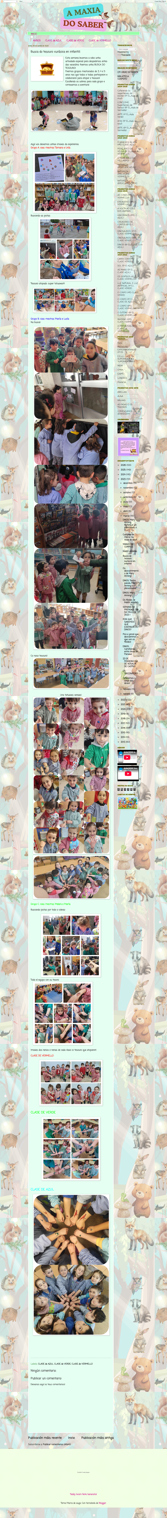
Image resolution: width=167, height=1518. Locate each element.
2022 (123, 700)
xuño (126, 502)
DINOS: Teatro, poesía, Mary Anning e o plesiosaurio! (129, 584)
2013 (123, 742)
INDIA (120, 365)
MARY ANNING (130, 551)
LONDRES (122, 378)
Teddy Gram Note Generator (83, 1494)
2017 (123, 723)
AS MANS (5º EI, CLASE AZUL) (125, 271)
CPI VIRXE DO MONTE (128, 72)
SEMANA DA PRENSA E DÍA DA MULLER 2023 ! (130, 610)
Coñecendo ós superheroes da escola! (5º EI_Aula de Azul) (128, 94)
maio (126, 506)
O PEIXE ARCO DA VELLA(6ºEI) (126, 159)
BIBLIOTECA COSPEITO (123, 78)
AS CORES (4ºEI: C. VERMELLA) (126, 196)
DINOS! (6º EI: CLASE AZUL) (127, 246)
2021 (123, 704)
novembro (128, 487)
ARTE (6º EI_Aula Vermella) (126, 129)
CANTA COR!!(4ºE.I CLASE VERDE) (126, 260)
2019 (123, 714)
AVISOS (37, 40)
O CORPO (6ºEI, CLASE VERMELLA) (127, 307)
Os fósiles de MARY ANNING (130, 601)
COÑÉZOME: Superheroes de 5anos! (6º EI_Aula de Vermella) (128, 106)
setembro (128, 497)
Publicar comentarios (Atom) (57, 1444)
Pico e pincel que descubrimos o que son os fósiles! (130, 638)
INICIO (34, 34)
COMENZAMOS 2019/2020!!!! (125, 413)
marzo (126, 516)
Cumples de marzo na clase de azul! (130, 537)
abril (125, 511)
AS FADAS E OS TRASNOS (125, 406)
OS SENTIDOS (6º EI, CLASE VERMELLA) (127, 278)
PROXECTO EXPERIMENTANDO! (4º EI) (127, 350)
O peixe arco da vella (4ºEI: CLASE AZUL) (127, 143)
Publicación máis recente (45, 1438)
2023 (123, 479)
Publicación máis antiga (97, 1438)
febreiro (127, 689)
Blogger (102, 1503)
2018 (123, 718)
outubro (127, 492)
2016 (123, 728)
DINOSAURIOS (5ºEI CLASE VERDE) (127, 239)
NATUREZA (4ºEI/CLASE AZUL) (126, 166)
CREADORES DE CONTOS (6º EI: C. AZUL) (126, 224)
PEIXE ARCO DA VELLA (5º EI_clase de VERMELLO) (128, 151)
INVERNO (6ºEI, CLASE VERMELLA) (127, 321)
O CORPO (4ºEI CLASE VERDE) (128, 294)
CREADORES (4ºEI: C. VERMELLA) (127, 203)
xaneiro (127, 694)
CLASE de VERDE (75, 40)
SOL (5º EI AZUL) (126, 265)
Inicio (71, 1438)
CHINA (120, 370)
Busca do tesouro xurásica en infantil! (129, 559)
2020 (123, 709)
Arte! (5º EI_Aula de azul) (127, 122)
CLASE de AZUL (53, 40)
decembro (128, 483)
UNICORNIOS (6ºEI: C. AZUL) (127, 217)
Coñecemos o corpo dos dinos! (129, 681)
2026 (124, 465)
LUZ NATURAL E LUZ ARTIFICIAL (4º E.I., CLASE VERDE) (128, 286)
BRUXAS (122, 400)
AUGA (120, 396)
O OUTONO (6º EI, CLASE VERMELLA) (127, 314)
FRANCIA (122, 382)
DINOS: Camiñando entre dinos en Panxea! (130, 650)
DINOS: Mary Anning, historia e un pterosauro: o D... (130, 525)
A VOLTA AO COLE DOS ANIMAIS (126, 210)
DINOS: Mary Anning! (129, 594)
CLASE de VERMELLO (100, 40)
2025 (123, 469)
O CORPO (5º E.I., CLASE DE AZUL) (126, 301)
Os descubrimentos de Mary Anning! (131, 572)
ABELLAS (122, 392)
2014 (123, 737)
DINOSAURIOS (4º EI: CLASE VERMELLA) (127, 232)
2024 (123, 474)
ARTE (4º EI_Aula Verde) (126, 116)
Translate (125, 55)
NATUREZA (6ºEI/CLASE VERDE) (127, 182)
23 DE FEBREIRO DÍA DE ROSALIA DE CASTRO (130, 662)
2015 (123, 732)
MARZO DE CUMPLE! (128, 545)
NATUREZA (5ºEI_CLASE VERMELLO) (124, 174)
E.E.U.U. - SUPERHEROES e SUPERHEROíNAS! (126, 359)
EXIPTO (121, 374)
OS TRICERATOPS (130, 672)
